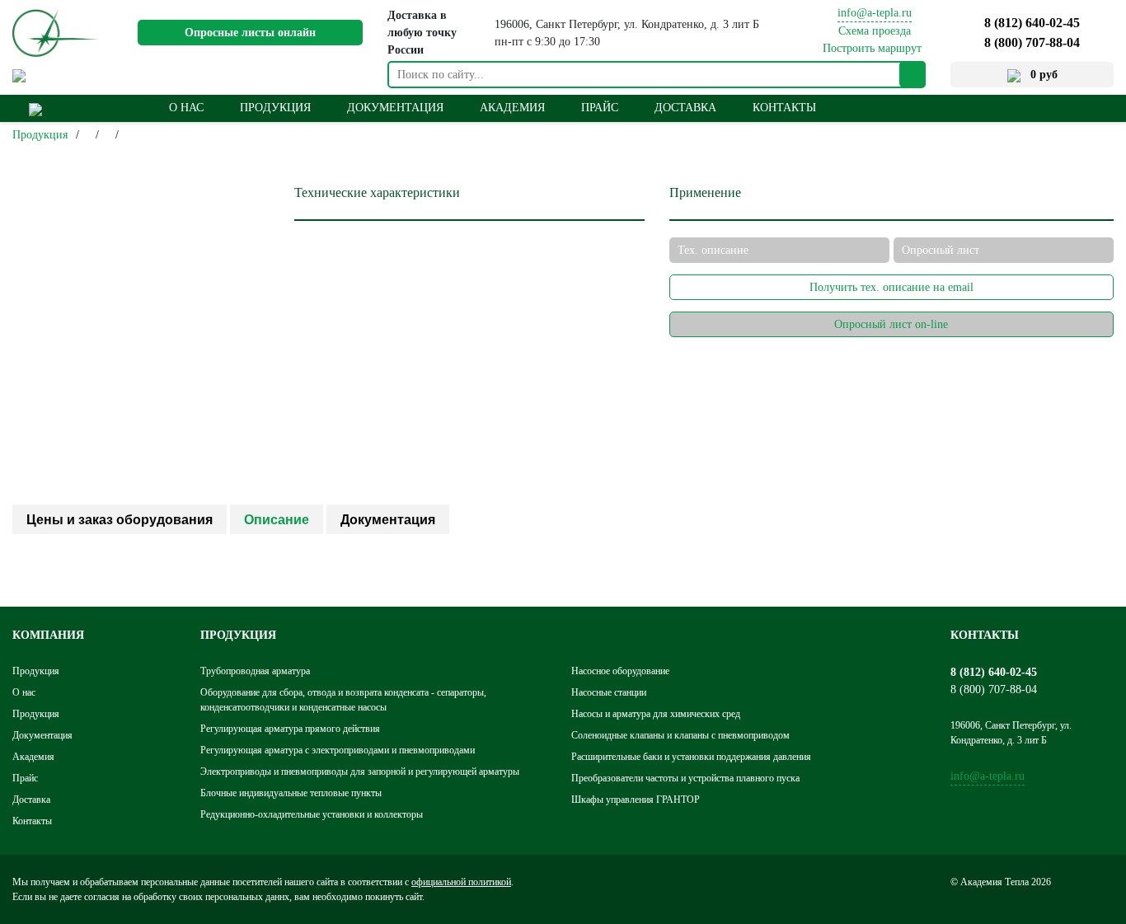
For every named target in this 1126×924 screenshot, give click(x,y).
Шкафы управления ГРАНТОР (635, 799)
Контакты (784, 107)
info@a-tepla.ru (874, 13)
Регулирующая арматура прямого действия (290, 728)
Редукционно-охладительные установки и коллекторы (311, 814)
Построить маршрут (872, 48)
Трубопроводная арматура (255, 671)
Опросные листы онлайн (250, 32)
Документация (395, 107)
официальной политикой (461, 882)
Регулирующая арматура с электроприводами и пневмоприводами (337, 750)
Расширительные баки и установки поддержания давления (691, 756)
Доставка (685, 107)
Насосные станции (608, 692)
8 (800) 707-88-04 (1032, 42)
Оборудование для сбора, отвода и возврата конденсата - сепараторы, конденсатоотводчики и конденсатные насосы (343, 700)
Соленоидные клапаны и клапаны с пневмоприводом (680, 735)
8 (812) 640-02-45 (1032, 23)
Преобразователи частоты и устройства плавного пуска (685, 778)
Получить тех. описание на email (891, 287)
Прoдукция (275, 107)
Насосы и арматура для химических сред (655, 714)
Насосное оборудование (620, 671)
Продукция (40, 135)
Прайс (599, 107)
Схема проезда (874, 31)
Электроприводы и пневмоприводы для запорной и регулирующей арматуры (359, 771)
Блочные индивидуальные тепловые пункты (291, 793)
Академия (512, 107)
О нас (186, 107)
